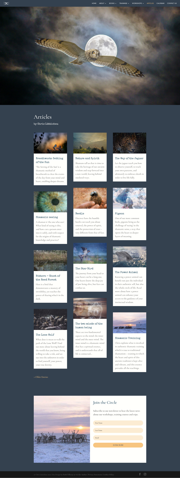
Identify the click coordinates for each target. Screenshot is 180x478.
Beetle (79, 213)
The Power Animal (126, 272)
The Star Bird (84, 268)
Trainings (123, 3)
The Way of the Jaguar (129, 158)
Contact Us (172, 3)
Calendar (160, 3)
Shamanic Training (127, 338)
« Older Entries (41, 377)
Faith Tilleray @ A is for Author (75, 474)
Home (94, 3)
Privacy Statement (95, 474)
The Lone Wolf (45, 335)
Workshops (137, 3)
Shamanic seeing (47, 217)
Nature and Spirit (87, 158)
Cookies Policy (108, 474)
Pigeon (119, 213)
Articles (150, 3)
